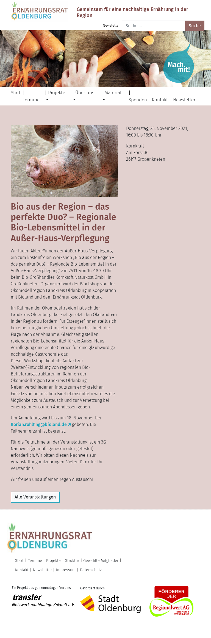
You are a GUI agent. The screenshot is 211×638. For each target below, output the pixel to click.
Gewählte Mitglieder (100, 560)
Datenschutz (91, 570)
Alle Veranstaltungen (35, 497)
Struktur (72, 560)
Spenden (138, 100)
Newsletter (111, 25)
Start (16, 93)
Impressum (66, 570)
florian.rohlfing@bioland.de (39, 424)
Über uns (84, 93)
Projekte (56, 93)
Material (112, 93)
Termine (31, 100)
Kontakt (160, 100)
